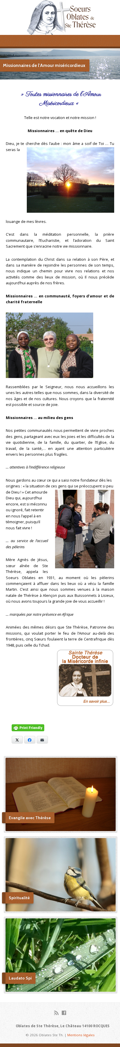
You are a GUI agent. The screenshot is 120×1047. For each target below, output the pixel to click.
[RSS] (56, 1013)
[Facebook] (64, 1013)
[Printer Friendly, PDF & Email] (28, 728)
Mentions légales (81, 1035)
